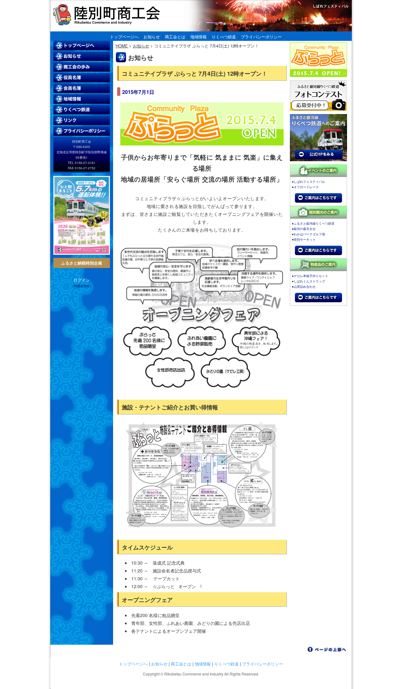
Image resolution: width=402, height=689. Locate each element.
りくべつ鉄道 (224, 37)
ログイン (81, 280)
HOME (122, 46)
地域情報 (198, 37)
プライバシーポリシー (261, 37)
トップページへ (124, 37)
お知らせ (152, 37)
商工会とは (175, 37)
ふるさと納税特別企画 (81, 263)
